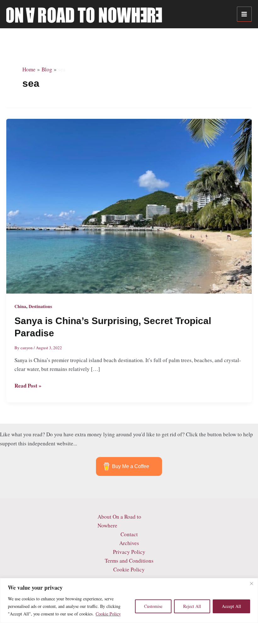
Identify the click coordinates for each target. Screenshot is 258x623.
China (20, 306)
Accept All (231, 606)
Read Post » (28, 385)
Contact (129, 534)
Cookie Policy (108, 614)
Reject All (192, 606)
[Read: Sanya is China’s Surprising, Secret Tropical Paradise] (129, 205)
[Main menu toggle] (244, 14)
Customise (153, 606)
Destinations (40, 306)
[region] (129, 600)
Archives (129, 543)
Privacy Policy (129, 551)
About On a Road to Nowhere (119, 521)
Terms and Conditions (129, 560)
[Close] (251, 583)
